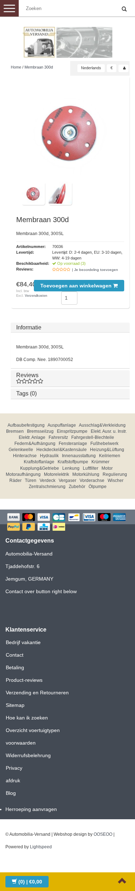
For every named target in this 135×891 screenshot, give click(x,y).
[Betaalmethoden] (67, 522)
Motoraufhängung (23, 474)
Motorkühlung (85, 474)
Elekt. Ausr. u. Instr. (109, 431)
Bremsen (15, 431)
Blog (11, 793)
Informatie (28, 327)
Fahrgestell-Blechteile (92, 437)
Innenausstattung (79, 455)
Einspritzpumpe (72, 431)
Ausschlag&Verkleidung (102, 425)
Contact (14, 655)
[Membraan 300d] (70, 131)
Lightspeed (41, 846)
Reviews (27, 375)
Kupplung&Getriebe (39, 468)
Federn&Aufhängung (34, 443)
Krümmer (100, 461)
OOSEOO (103, 834)
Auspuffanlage (62, 425)
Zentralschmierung (47, 486)
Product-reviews (24, 680)
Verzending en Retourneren (37, 692)
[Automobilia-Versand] (68, 39)
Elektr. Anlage (32, 437)
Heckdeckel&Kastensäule (61, 449)
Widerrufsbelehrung (28, 755)
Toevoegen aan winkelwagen (76, 286)
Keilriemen (109, 455)
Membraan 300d (38, 67)
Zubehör (77, 486)
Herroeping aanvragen (31, 809)
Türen (30, 480)
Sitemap (15, 705)
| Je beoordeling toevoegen (95, 270)
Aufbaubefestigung (26, 425)
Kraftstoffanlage (39, 461)
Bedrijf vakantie (23, 642)
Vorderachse (92, 480)
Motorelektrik (56, 474)
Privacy (14, 768)
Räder (15, 480)
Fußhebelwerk (104, 443)
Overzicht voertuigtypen (33, 730)
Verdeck (47, 480)
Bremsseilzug (40, 431)
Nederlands (91, 68)
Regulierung (115, 474)
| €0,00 (30, 882)
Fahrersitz (58, 437)
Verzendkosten (36, 295)
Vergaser (67, 480)
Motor (107, 468)
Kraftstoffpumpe (73, 461)
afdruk (13, 780)
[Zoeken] (124, 9)
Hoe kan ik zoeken (27, 718)
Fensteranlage (73, 443)
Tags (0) (26, 393)
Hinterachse (25, 455)
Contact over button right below (41, 591)
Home (16, 67)
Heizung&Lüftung (107, 449)
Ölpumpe (98, 486)
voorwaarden (21, 743)
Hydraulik (49, 455)
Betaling (15, 667)
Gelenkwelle (21, 449)
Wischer (115, 480)
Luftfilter (90, 468)
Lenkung (71, 468)
